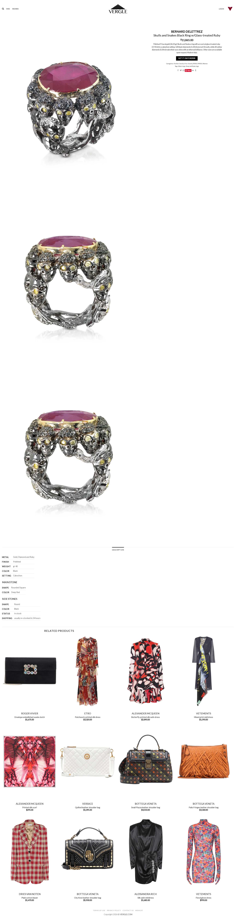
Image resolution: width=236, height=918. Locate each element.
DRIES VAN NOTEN (30, 893)
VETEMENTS (203, 713)
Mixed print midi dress (203, 717)
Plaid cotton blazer (29, 898)
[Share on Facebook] (178, 70)
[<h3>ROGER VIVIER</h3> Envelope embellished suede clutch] (29, 671)
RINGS (195, 63)
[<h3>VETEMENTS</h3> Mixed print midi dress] (203, 671)
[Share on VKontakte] (193, 70)
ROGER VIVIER (29, 713)
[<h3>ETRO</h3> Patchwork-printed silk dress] (87, 671)
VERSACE (87, 803)
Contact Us (128, 910)
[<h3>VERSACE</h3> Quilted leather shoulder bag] (87, 761)
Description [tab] (118, 550)
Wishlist (139, 910)
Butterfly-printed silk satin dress (145, 717)
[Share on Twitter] (181, 70)
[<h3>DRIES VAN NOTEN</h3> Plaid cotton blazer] (29, 852)
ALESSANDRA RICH (146, 893)
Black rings (181, 66)
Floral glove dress (203, 898)
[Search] (3, 8)
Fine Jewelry (189, 63)
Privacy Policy (114, 910)
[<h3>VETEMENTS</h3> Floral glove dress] (203, 852)
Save (189, 70)
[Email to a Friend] (183, 70)
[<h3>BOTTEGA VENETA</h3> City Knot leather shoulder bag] (87, 852)
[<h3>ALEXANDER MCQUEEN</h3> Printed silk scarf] (29, 761)
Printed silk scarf (29, 807)
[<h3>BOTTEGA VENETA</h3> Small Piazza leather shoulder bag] (145, 761)
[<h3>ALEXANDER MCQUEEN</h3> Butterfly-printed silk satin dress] (145, 671)
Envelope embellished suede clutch (30, 717)
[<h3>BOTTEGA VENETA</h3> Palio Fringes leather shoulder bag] (203, 761)
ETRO (87, 713)
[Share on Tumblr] (196, 70)
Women (205, 63)
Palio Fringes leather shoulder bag (204, 807)
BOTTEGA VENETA (146, 803)
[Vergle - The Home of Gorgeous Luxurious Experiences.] (118, 9)
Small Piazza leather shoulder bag (145, 807)
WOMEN (15, 9)
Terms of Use (99, 910)
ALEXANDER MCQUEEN (145, 713)
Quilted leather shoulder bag (87, 807)
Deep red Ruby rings (192, 66)
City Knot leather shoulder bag (87, 898)
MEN (8, 9)
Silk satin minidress (146, 898)
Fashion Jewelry (179, 63)
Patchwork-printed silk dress (87, 717)
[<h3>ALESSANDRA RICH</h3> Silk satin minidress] (145, 852)
